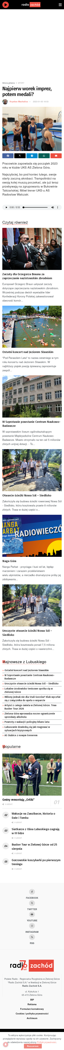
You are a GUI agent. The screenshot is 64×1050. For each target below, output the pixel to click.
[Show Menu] (60, 4)
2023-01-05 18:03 (40, 101)
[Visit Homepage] (34, 5)
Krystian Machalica (19, 101)
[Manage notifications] (5, 1044)
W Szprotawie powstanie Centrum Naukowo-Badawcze (31, 424)
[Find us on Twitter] (32, 903)
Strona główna (8, 83)
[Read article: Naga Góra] (32, 536)
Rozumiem (33, 1046)
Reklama (32, 1004)
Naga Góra (9, 561)
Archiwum (32, 1018)
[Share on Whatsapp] (44, 155)
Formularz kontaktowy (32, 1008)
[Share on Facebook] (8, 155)
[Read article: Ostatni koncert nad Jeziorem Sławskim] (32, 327)
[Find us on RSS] (32, 937)
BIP (32, 999)
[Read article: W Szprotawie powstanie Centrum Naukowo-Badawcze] (32, 396)
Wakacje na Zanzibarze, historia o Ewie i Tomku (33, 816)
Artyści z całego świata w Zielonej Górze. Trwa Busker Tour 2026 (30, 707)
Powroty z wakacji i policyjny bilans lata (27, 722)
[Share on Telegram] (32, 155)
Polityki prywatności (46, 1042)
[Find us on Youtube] (32, 914)
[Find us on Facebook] (32, 892)
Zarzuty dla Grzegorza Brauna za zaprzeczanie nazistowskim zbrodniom (27, 276)
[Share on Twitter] (19, 155)
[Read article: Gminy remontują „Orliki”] (32, 775)
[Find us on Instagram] (32, 926)
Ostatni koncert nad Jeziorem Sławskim (27, 352)
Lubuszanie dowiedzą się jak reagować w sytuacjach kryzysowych (27, 729)
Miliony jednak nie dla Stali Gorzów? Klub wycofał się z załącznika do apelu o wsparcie (32, 699)
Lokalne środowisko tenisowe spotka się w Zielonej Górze (29, 690)
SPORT (21, 83)
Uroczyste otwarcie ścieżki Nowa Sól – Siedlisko (27, 633)
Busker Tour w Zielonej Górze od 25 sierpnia (34, 846)
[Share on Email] (56, 155)
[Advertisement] (32, 44)
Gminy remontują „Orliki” (18, 799)
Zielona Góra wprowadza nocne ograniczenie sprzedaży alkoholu (30, 715)
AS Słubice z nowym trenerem (21, 735)
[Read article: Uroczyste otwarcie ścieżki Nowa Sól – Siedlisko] (32, 605)
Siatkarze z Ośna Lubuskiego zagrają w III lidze (35, 831)
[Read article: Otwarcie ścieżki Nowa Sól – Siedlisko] (32, 470)
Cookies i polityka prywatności (32, 1013)
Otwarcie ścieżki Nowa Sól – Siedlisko (26, 495)
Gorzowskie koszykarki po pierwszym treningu (36, 862)
